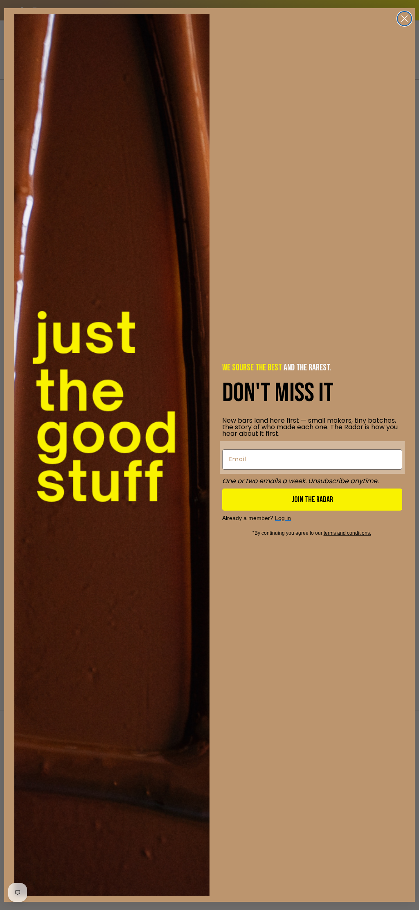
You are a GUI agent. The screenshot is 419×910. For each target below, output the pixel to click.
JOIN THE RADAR (312, 499)
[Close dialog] (404, 18)
